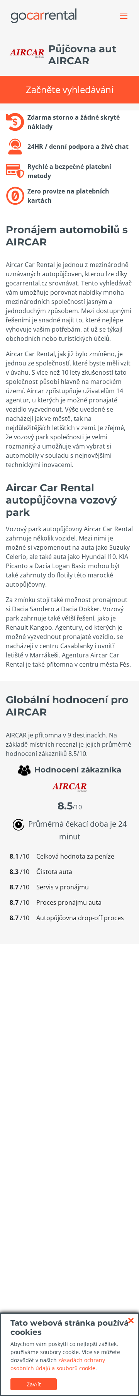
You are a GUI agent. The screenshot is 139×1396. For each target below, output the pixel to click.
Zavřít (34, 1384)
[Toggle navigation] (123, 15)
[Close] (131, 1321)
